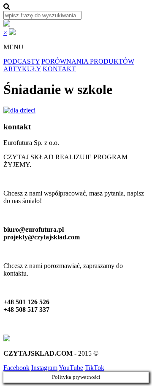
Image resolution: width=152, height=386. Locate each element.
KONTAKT (59, 68)
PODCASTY (21, 61)
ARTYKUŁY (22, 68)
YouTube (71, 367)
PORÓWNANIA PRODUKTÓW (87, 61)
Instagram (44, 367)
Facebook (16, 367)
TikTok (94, 367)
